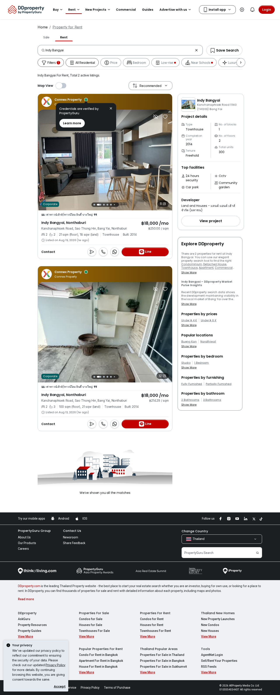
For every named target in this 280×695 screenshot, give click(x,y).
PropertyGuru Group (34, 531)
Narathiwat (208, 341)
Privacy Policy (55, 665)
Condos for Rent (151, 619)
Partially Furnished (218, 384)
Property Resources (32, 625)
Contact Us (72, 531)
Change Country (195, 531)
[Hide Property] (155, 116)
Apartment (206, 268)
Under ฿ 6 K (209, 320)
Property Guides (29, 631)
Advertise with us (173, 9)
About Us (24, 537)
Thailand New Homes (218, 613)
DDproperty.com (29, 586)
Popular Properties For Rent (101, 649)
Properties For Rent (155, 613)
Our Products (27, 543)
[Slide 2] (99, 205)
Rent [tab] (64, 37)
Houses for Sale (90, 625)
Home (43, 27)
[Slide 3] (104, 205)
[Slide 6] (114, 204)
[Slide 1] (94, 205)
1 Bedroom (201, 363)
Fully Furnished (191, 384)
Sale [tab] (46, 37)
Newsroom (70, 537)
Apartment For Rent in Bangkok (101, 660)
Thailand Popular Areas (159, 649)
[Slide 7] (117, 204)
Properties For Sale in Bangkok (162, 660)
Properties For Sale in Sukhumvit (163, 666)
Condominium (191, 264)
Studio (186, 363)
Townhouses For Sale (94, 631)
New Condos (210, 625)
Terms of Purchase (117, 687)
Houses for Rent (151, 625)
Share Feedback (74, 543)
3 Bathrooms (212, 400)
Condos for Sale (90, 619)
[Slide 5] (111, 205)
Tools (205, 649)
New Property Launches (218, 619)
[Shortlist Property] (165, 116)
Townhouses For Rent (155, 631)
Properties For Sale (94, 613)
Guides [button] (147, 9)
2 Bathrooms (190, 400)
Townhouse (189, 268)
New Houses (210, 631)
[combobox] (119, 50)
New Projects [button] (95, 9)
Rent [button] (72, 9)
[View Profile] (64, 102)
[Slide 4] (107, 205)
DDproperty (27, 613)
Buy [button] (56, 9)
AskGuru (24, 619)
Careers (23, 548)
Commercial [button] (126, 9)
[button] (210, 221)
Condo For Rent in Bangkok (98, 655)
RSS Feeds (209, 666)
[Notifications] (252, 9)
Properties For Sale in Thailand (162, 655)
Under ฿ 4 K (189, 320)
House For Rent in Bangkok (98, 666)
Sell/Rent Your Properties (219, 660)
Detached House (214, 264)
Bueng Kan (189, 341)
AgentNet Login (212, 655)
